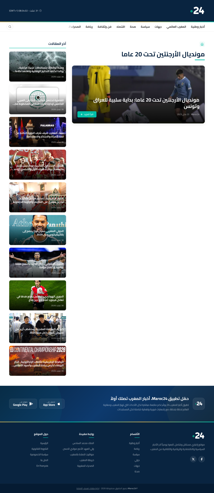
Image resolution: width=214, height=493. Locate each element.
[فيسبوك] (201, 459)
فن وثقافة (105, 26)
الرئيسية (44, 443)
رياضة (89, 26)
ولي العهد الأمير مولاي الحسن (78, 449)
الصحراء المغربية (70, 26)
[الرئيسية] (202, 44)
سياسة (145, 26)
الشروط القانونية (40, 449)
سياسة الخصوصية (39, 454)
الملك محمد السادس (83, 443)
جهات (158, 26)
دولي (137, 460)
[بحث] (10, 27)
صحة (133, 26)
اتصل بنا (44, 460)
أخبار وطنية (198, 26)
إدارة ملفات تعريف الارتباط (88, 488)
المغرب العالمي (176, 26)
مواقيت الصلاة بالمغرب (82, 454)
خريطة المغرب (87, 460)
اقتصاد (120, 26)
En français (42, 466)
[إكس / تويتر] (193, 459)
